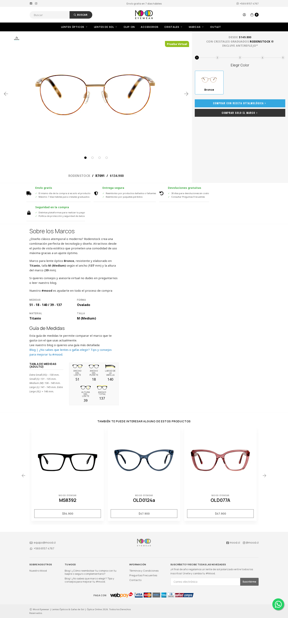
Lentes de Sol (104, 27)
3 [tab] (99, 158)
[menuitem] (77, 27)
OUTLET (215, 27)
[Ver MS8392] (67, 459)
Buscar (82, 14)
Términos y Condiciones (143, 570)
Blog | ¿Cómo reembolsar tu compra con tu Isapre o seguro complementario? (90, 572)
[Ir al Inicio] (144, 15)
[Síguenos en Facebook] (31, 3)
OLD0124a (144, 500)
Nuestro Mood (38, 570)
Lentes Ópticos (73, 27)
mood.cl (235, 542)
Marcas (195, 27)
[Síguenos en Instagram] (36, 3)
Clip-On (129, 27)
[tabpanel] (96, 93)
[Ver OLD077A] (220, 459)
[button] (244, 15)
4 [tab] (106, 158)
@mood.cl (252, 542)
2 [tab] (92, 158)
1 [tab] (85, 158)
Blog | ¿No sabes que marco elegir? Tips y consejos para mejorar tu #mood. (89, 580)
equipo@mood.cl (44, 542)
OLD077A (220, 500)
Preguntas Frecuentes (143, 575)
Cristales (172, 27)
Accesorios (149, 27)
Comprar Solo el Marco (238, 113)
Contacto (135, 580)
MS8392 (67, 500)
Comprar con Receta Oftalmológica (238, 103)
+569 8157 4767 (249, 3)
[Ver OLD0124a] (144, 459)
